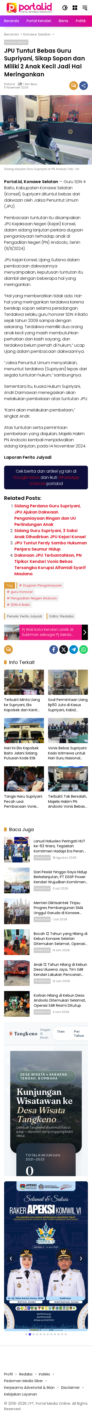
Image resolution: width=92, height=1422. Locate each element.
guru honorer (22, 591)
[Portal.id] (29, 7)
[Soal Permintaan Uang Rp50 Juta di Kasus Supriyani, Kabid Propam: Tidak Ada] (68, 682)
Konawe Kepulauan (65, 738)
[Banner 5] (41, 1290)
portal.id (9, 84)
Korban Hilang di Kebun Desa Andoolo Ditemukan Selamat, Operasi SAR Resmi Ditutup (60, 1000)
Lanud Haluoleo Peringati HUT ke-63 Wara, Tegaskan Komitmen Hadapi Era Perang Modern (60, 849)
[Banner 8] (51, 1290)
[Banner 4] (37, 1290)
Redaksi (25, 1329)
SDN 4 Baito (20, 604)
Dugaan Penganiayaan (42, 585)
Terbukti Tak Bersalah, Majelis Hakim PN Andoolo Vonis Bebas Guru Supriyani (67, 801)
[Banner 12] (66, 1290)
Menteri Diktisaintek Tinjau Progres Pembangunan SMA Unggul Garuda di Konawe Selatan (58, 910)
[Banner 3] (33, 1290)
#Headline (42, 858)
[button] (65, 8)
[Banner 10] (58, 1290)
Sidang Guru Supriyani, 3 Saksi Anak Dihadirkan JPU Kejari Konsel (50, 534)
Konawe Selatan (16, 42)
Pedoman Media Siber (23, 1336)
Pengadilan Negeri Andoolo (34, 598)
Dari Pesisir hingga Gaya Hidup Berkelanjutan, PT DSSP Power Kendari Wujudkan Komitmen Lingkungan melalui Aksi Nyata (60, 879)
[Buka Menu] (75, 8)
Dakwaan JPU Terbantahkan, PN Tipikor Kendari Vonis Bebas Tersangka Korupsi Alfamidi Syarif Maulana (50, 564)
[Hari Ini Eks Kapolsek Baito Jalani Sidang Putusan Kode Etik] (24, 730)
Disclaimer (70, 1343)
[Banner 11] (62, 1290)
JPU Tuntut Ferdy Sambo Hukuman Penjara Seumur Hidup (50, 546)
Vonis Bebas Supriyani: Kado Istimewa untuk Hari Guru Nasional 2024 (67, 753)
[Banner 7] (48, 1290)
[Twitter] (63, 649)
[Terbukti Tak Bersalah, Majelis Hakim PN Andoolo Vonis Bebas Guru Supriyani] (68, 778)
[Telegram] (73, 649)
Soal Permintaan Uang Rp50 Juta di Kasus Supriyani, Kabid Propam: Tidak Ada (68, 705)
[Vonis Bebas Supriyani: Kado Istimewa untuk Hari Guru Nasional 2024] (68, 730)
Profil (8, 1329)
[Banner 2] (30, 1290)
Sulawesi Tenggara (21, 689)
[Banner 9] (55, 1290)
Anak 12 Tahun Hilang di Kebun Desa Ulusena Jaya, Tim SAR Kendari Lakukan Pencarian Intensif (60, 972)
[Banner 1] (26, 1290)
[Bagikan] (83, 85)
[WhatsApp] (83, 649)
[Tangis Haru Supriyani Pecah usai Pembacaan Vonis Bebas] (24, 778)
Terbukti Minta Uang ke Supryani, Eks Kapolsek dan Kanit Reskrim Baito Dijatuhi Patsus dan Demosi (23, 705)
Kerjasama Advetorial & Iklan (29, 1343)
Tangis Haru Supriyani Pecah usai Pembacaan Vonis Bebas (23, 801)
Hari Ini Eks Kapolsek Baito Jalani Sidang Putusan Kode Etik (21, 753)
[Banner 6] (44, 1290)
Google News (26, 477)
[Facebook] (53, 649)
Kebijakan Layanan (20, 1349)
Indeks (44, 1329)
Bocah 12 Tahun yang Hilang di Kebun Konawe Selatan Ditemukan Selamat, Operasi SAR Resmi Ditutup (60, 941)
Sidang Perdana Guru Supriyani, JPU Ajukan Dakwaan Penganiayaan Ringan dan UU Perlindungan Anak (47, 515)
